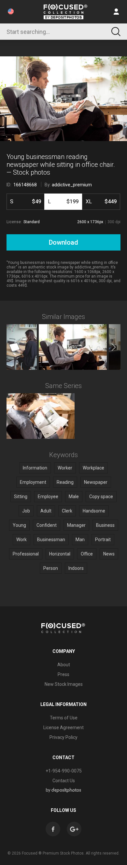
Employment (33, 482)
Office (87, 553)
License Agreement (63, 727)
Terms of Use (64, 717)
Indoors (76, 568)
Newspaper (95, 482)
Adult (45, 510)
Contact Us (63, 780)
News (109, 553)
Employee (48, 496)
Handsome (94, 510)
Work (21, 539)
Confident (46, 525)
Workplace (93, 467)
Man (80, 539)
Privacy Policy (63, 737)
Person (50, 568)
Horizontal (59, 553)
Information (35, 467)
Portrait (103, 539)
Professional (26, 553)
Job (26, 510)
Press (63, 674)
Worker (65, 467)
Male (74, 496)
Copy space (101, 496)
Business (105, 525)
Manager (76, 525)
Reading (65, 482)
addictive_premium (72, 184)
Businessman (51, 539)
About (63, 664)
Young (19, 525)
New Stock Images (64, 684)
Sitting (20, 496)
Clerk (67, 510)
